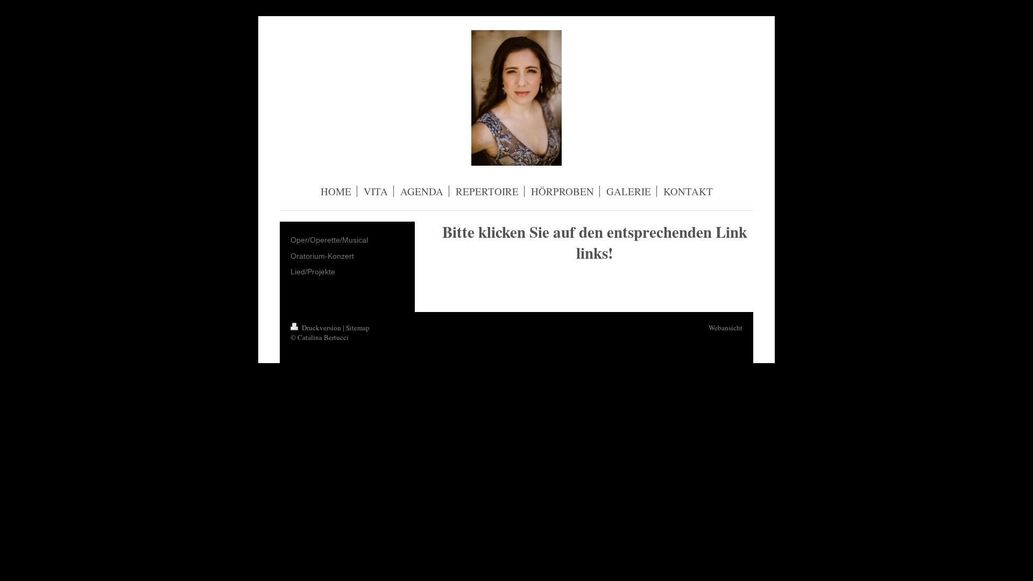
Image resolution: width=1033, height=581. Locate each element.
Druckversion (321, 327)
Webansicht (725, 327)
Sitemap (358, 327)
